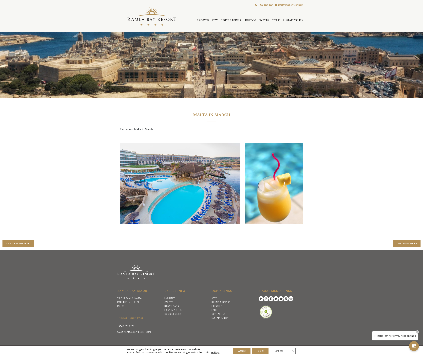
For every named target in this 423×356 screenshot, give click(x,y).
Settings (279, 350)
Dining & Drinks (231, 20)
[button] (414, 346)
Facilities (169, 298)
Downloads (171, 306)
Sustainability (293, 20)
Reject (260, 350)
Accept (242, 350)
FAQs (214, 310)
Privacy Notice (173, 310)
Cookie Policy (172, 314)
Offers (275, 20)
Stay (215, 20)
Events (264, 20)
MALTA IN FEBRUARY (18, 243)
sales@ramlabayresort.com (134, 332)
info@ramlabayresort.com (290, 4)
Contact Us (219, 314)
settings (215, 352)
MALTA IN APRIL (406, 243)
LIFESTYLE (250, 20)
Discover (203, 20)
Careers (168, 302)
